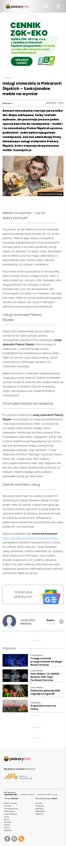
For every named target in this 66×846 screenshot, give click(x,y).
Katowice (8, 822)
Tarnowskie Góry (11, 808)
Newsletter (40, 811)
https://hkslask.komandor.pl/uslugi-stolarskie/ (30, 538)
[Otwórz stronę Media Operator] (18, 777)
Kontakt (39, 803)
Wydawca (40, 806)
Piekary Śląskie (10, 803)
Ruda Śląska (9, 811)
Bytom (6, 819)
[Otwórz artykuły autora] (11, 622)
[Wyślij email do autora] (61, 622)
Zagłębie (8, 830)
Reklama (39, 814)
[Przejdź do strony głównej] (18, 6)
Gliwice (7, 825)
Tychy (6, 817)
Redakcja (40, 808)
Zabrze (7, 827)
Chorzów (7, 806)
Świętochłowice (10, 814)
